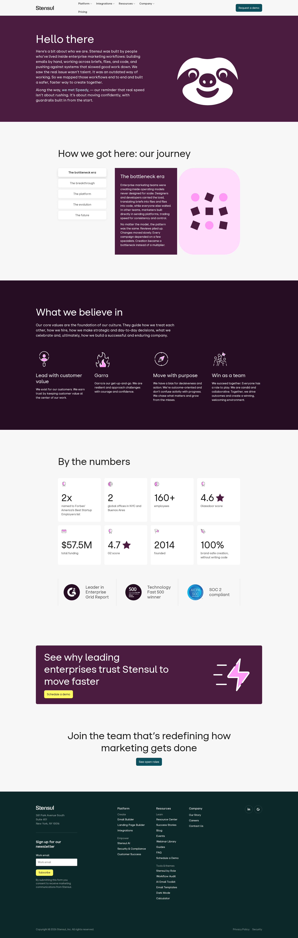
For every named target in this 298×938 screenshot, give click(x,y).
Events (160, 836)
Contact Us (196, 826)
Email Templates (166, 887)
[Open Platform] (91, 4)
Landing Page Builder (131, 825)
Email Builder (125, 819)
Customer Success (129, 854)
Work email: (43, 855)
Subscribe (44, 872)
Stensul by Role (166, 870)
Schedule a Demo (167, 858)
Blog (159, 830)
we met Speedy (75, 90)
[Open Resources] (134, 4)
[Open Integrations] (114, 4)
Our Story (195, 815)
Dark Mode (163, 892)
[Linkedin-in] (249, 809)
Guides (160, 847)
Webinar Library (166, 841)
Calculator (163, 898)
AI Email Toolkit (165, 881)
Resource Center (166, 819)
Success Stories (166, 825)
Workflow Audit (166, 876)
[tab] (82, 172)
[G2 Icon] (258, 809)
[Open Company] (153, 4)
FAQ (159, 852)
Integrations (125, 830)
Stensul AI (123, 843)
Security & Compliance (131, 848)
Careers (194, 820)
